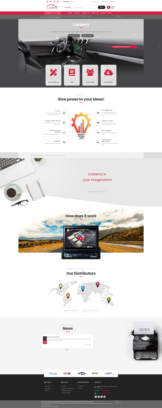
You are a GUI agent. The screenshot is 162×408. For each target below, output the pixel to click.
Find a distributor (72, 310)
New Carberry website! (53, 337)
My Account (47, 386)
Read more (87, 344)
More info (74, 35)
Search (101, 7)
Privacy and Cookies (66, 392)
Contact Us (81, 386)
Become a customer (91, 310)
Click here (58, 17)
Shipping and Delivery (66, 390)
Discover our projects (97, 191)
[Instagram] (50, 1)
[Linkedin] (54, 1)
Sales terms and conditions (68, 388)
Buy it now (88, 35)
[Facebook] (47, 1)
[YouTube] (57, 1)
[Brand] (53, 373)
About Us (64, 386)
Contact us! (69, 1)
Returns (80, 388)
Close (118, 16)
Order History (48, 388)
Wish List (47, 390)
